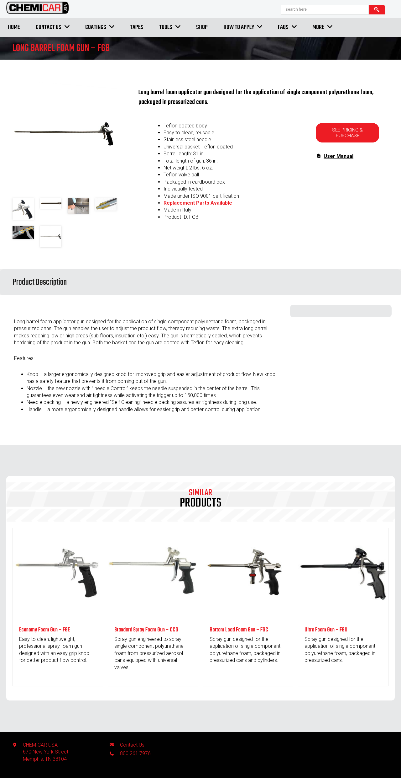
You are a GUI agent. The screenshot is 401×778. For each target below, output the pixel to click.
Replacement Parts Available (198, 203)
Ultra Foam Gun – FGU (326, 630)
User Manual (338, 156)
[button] (347, 132)
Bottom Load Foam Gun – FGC (239, 630)
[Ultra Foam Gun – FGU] (343, 616)
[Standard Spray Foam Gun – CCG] (153, 616)
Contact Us (132, 745)
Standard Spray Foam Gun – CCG (146, 630)
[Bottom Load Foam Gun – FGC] (248, 616)
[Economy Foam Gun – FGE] (58, 616)
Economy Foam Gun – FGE (44, 630)
